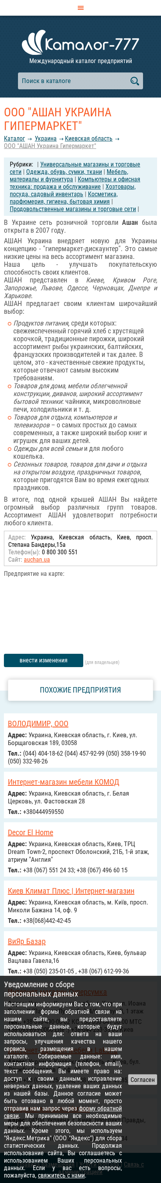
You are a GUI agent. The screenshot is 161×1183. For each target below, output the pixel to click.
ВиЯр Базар (27, 941)
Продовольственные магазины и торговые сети (73, 209)
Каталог (14, 138)
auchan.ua (37, 559)
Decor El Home (30, 832)
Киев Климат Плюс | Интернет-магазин (71, 890)
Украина (46, 138)
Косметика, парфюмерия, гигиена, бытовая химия (64, 197)
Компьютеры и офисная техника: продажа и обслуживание (75, 182)
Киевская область (89, 138)
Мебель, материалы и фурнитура (69, 175)
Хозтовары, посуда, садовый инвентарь (73, 190)
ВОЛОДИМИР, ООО (38, 723)
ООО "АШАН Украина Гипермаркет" (50, 146)
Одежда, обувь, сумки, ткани (64, 171)
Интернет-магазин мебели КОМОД (63, 782)
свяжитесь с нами (61, 1175)
